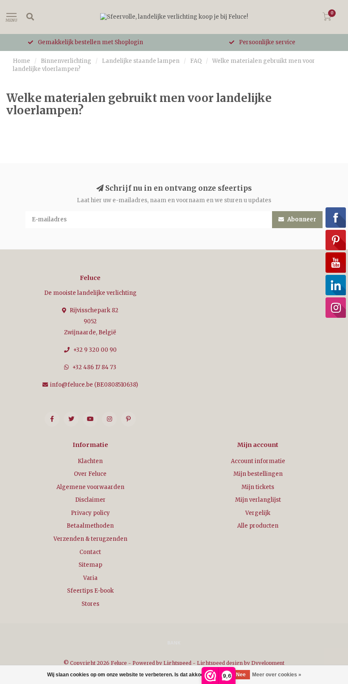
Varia (90, 578)
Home (21, 61)
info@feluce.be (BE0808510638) (94, 384)
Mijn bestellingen (258, 474)
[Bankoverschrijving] (174, 642)
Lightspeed (177, 663)
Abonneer (301, 219)
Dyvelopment (267, 663)
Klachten (90, 461)
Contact (90, 552)
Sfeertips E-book (90, 590)
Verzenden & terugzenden (90, 539)
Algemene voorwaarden (90, 487)
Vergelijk (257, 513)
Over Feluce (90, 474)
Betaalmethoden (90, 525)
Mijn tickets (257, 487)
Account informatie (258, 461)
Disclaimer (90, 499)
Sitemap (90, 564)
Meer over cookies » (276, 675)
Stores (90, 604)
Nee (241, 675)
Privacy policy (90, 513)
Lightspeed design (220, 663)
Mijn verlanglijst (258, 499)
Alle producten (257, 525)
